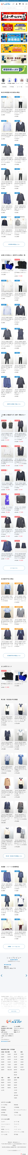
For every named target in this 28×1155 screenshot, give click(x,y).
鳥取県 (2, 1080)
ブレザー (3, 1121)
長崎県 (15, 1085)
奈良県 (21, 1067)
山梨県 (15, 1064)
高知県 (9, 1087)
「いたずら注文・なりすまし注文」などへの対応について (7, 1035)
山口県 (2, 1090)
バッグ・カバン (17, 1129)
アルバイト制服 (17, 1115)
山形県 (2, 1067)
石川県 (15, 1059)
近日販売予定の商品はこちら (14, 655)
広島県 (2, 1087)
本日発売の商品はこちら (14, 244)
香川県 (9, 1082)
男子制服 (16, 1134)
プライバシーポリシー (19, 1028)
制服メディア (17, 1032)
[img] (14, 959)
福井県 (15, 1062)
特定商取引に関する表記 (6, 1028)
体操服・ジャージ (5, 1129)
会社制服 (3, 1112)
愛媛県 (9, 1085)
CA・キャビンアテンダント (20, 1109)
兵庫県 (21, 1064)
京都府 (21, 1059)
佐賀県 (15, 1082)
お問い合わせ (4, 1032)
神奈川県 (10, 1069)
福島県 (2, 1069)
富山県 (15, 1056)
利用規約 (3, 1030)
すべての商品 (4, 1104)
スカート (3, 1126)
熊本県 (15, 1087)
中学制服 (3, 1107)
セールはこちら (14, 568)
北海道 (2, 1054)
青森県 (2, 1056)
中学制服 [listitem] (12, 86)
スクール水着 (4, 1134)
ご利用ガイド (4, 1026)
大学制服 (16, 1112)
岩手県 (2, 1059)
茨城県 (9, 1054)
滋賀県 (21, 1056)
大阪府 (21, 1062)
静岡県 (15, 1072)
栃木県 (9, 1056)
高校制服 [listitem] (4, 86)
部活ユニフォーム (5, 1131)
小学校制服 (16, 1107)
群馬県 (9, 1059)
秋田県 (2, 1064)
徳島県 (9, 1080)
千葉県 (9, 1064)
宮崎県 (15, 1092)
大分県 (15, 1090)
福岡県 (15, 1080)
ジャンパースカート (5, 1124)
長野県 (15, 1067)
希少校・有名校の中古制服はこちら (14, 856)
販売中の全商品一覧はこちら (14, 404)
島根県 (2, 1082)
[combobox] (13, 4)
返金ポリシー (17, 1030)
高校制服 (16, 1104)
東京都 (9, 1067)
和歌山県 (22, 1069)
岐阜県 (15, 1069)
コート (15, 1126)
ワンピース (16, 1124)
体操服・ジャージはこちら (14, 946)
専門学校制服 (4, 1115)
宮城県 (2, 1062)
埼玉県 (9, 1062)
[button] (2, 975)
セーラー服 (16, 1121)
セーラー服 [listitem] (19, 86)
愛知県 (15, 1074)
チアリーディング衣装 (19, 1131)
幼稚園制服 (3, 1109)
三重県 (21, 1054)
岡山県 (2, 1085)
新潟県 (15, 1054)
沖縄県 (15, 1097)
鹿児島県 (16, 1095)
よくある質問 (17, 1026)
